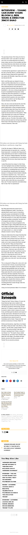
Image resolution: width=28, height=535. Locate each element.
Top (9, 421)
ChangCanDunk (6, 418)
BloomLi (9, 416)
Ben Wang (13, 414)
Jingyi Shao (18, 419)
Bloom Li (3, 416)
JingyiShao (4, 421)
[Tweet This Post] (12, 29)
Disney (13, 418)
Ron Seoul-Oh (11, 25)
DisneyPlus (4, 419)
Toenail (3, 105)
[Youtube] (16, 372)
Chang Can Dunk (17, 416)
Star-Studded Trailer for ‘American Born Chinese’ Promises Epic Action (19, 394)
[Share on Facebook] (9, 29)
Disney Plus (19, 418)
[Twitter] (12, 372)
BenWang (20, 414)
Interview (11, 419)
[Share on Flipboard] (15, 29)
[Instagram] (14, 372)
